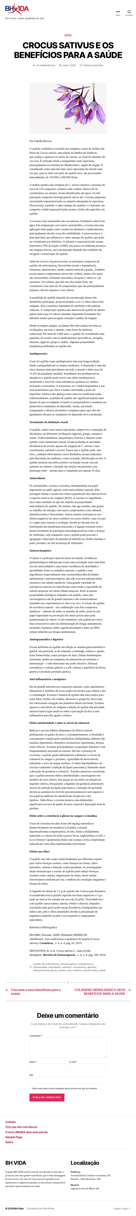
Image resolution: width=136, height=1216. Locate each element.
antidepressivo (86, 964)
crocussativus (79, 967)
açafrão (37, 964)
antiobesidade (40, 967)
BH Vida (19, 1208)
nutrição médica (90, 970)
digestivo (91, 967)
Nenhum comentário (93, 65)
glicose (53, 970)
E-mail (73, 1062)
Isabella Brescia (47, 65)
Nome (33, 1062)
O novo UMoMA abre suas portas (26, 1132)
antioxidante (54, 967)
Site (31, 1075)
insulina (62, 970)
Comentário (35, 1036)
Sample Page (13, 1137)
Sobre (9, 1142)
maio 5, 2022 (69, 65)
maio (69, 970)
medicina (77, 970)
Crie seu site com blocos (21, 1127)
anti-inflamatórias (50, 964)
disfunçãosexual (41, 970)
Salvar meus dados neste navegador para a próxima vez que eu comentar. (64, 1088)
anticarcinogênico (68, 964)
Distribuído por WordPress (41, 1208)
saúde (68, 35)
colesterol (66, 967)
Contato (10, 1122)
